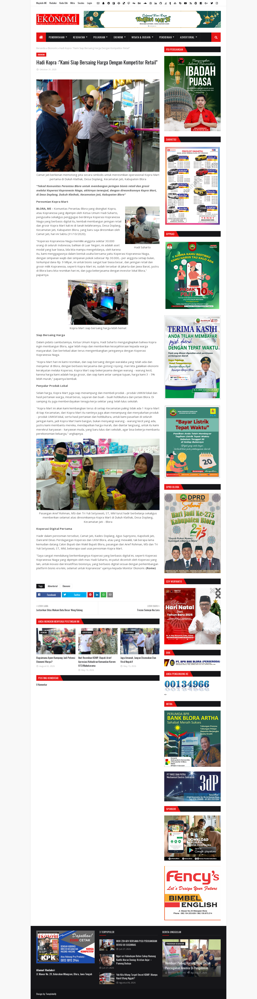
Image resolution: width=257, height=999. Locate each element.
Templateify (51, 993)
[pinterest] (196, 3)
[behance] (139, 3)
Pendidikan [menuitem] (165, 37)
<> (165, 694)
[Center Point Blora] (192, 859)
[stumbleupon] (175, 3)
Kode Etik (63, 3)
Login (89, 3)
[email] (98, 3)
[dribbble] (150, 3)
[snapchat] (103, 3)
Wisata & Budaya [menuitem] (141, 37)
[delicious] (124, 3)
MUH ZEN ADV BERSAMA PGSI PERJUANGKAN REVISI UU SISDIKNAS (136, 943)
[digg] (134, 3)
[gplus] (206, 3)
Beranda (41, 48)
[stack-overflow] (166, 3)
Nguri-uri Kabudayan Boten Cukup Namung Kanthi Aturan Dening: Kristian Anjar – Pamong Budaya (136, 959)
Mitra (72, 3)
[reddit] (108, 3)
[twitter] (212, 3)
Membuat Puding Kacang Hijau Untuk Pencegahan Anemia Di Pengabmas (187, 965)
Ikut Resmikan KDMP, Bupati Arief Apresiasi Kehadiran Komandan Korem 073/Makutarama (97, 661)
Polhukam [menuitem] (99, 37)
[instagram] (216, 3)
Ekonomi (52, 48)
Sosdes (81, 3)
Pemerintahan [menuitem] (57, 37)
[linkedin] (156, 3)
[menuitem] (41, 37)
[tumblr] (170, 3)
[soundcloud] (145, 3)
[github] (161, 3)
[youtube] (185, 3)
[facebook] (201, 3)
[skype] (180, 3)
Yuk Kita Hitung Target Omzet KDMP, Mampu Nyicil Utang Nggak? (136, 976)
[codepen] (119, 3)
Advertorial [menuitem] (187, 37)
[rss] (191, 3)
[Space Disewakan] (192, 919)
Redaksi (53, 3)
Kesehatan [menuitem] (79, 37)
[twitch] (129, 3)
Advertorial (53, 586)
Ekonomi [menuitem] (118, 37)
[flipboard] (114, 3)
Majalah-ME (41, 3)
